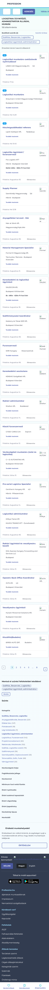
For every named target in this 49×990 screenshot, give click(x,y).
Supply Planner (10, 188)
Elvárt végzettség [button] (9, 801)
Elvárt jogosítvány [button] (9, 806)
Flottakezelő (8, 727)
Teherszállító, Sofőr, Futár (14, 758)
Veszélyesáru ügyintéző (14, 607)
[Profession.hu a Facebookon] (27, 858)
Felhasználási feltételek (12, 934)
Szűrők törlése (41, 33)
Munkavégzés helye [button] (10, 768)
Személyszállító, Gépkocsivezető (17, 755)
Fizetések (6, 975)
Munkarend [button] (7, 779)
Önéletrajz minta (9, 980)
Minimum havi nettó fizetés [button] (13, 784)
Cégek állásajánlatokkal (12, 962)
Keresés (28, 11)
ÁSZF (4, 930)
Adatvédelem (8, 938)
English (32, 866)
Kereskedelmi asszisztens (15, 371)
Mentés (6, 694)
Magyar (21, 866)
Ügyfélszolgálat (9, 914)
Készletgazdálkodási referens (17, 127)
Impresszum (7, 899)
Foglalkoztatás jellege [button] (11, 773)
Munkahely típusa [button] (9, 812)
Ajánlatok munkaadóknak (13, 895)
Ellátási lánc (8, 723)
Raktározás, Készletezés (13, 744)
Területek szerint (9, 953)
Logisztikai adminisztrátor (15, 514)
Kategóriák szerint (10, 967)
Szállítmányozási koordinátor (17, 316)
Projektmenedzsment (13, 741)
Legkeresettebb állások (12, 958)
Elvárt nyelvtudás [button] (9, 790)
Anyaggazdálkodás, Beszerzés (16, 720)
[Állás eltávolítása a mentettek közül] (44, 81)
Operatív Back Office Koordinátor (18, 578)
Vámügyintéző (9, 762)
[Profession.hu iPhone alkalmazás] (15, 881)
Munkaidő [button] (6, 817)
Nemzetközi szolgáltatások (14, 903)
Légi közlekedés (10, 730)
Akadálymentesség (10, 943)
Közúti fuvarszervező (13, 426)
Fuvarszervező (10, 346)
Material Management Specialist (18, 248)
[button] (18, 37)
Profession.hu (14, 4)
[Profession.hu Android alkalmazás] (31, 881)
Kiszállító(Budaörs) (12, 637)
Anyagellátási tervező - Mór (16, 218)
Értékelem (24, 845)
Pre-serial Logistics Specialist (17, 484)
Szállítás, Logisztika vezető (14, 748)
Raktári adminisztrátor (13, 401)
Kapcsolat (6, 918)
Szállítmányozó (10, 751)
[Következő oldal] (45, 669)
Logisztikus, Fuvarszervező (14, 738)
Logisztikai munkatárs (13, 95)
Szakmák (6, 971)
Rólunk (7, 866)
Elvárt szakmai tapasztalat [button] (13, 795)
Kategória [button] (6, 710)
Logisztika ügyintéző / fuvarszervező (13, 153)
